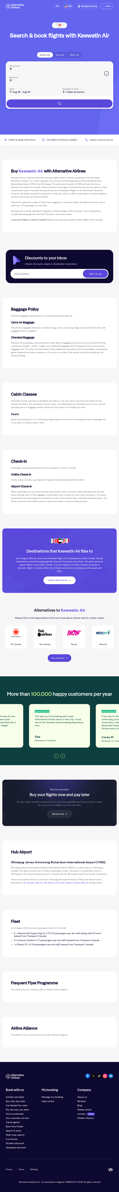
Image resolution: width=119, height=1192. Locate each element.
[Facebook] (87, 1077)
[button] (57, 6)
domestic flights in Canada (30, 568)
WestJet (84, 882)
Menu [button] (108, 6)
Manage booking (89, 6)
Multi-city (74, 55)
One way (60, 55)
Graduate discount (16, 1147)
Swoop (76, 882)
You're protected (15, 1113)
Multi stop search (15, 1134)
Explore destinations (58, 580)
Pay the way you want (17, 1109)
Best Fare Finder (14, 1126)
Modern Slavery (85, 1118)
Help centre (48, 1101)
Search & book (13, 1130)
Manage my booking (52, 1097)
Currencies (12, 1139)
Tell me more (58, 814)
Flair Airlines (49, 882)
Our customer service (17, 1118)
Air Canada (29, 882)
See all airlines (57, 658)
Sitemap (34, 1169)
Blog (79, 1105)
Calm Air (39, 882)
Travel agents (13, 1122)
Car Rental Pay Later (17, 1105)
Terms (21, 1169)
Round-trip (45, 55)
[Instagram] (105, 1077)
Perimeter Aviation (64, 882)
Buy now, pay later (15, 1101)
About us (82, 1097)
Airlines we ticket (15, 1097)
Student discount (15, 1143)
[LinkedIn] (111, 1077)
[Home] (15, 6)
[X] (93, 1077)
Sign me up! (95, 273)
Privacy (9, 1169)
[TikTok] (99, 1077)
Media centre (84, 1109)
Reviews (81, 1101)
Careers (81, 1113)
